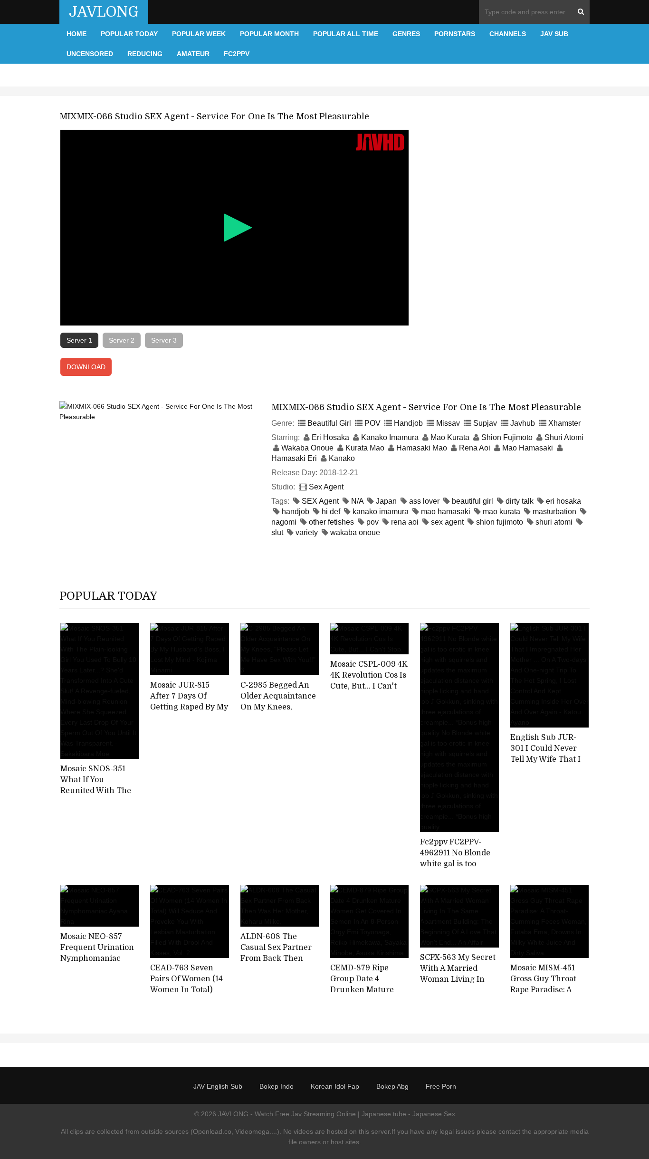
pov (372, 522)
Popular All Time (345, 34)
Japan (386, 501)
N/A (357, 501)
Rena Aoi (474, 448)
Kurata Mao (364, 448)
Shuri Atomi (563, 437)
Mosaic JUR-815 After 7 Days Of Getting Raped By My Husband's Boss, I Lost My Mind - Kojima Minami (189, 712)
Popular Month (269, 34)
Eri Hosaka (330, 437)
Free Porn (441, 1086)
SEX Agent (320, 501)
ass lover (424, 501)
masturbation (554, 512)
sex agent (447, 522)
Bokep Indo (276, 1086)
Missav (448, 423)
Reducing (144, 53)
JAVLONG (104, 12)
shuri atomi (554, 522)
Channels (507, 34)
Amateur (193, 53)
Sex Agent (326, 487)
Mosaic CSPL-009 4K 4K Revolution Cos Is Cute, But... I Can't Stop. (369, 680)
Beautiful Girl (329, 423)
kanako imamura (381, 512)
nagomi (283, 522)
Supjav (485, 423)
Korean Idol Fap (335, 1086)
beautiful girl (472, 501)
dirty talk (520, 501)
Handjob (408, 423)
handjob (295, 512)
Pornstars (454, 34)
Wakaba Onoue (307, 448)
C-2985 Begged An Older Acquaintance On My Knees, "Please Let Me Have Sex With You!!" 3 (278, 707)
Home (76, 34)
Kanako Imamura (390, 437)
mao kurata (501, 512)
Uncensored (90, 53)
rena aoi (405, 522)
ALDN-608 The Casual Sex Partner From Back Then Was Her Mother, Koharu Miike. (276, 958)
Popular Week (199, 34)
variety (307, 532)
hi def (331, 512)
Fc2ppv (236, 53)
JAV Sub (554, 34)
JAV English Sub (217, 1086)
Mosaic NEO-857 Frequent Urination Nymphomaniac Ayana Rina (97, 952)
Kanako (342, 458)
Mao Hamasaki (527, 448)
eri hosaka (563, 501)
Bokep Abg (392, 1086)
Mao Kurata (449, 437)
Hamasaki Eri (294, 458)
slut (277, 532)
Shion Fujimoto (507, 437)
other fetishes (331, 522)
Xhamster (564, 423)
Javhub (522, 423)
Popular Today (129, 34)
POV (372, 423)
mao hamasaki (445, 512)
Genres (406, 34)
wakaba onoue (355, 532)
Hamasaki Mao (421, 448)
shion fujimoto (499, 522)
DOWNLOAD (86, 367)
